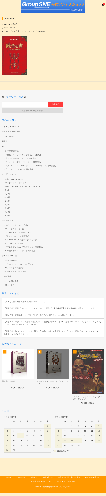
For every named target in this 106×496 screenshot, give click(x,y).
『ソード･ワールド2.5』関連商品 (19, 169)
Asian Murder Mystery (14, 179)
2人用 (7, 190)
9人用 (7, 215)
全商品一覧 (21, 477)
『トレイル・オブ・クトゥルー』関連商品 (23, 162)
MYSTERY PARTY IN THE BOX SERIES (22, 186)
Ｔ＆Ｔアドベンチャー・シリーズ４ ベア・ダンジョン (87, 398)
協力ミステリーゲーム (11, 131)
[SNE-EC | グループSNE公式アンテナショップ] (53, 10)
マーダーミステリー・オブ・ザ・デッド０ (53, 382)
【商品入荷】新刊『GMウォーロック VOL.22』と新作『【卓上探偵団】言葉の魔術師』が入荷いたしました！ (50, 308)
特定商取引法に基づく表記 (69, 477)
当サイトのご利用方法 (65, 481)
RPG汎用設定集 (12, 151)
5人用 (7, 201)
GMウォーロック (12, 260)
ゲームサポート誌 (9, 256)
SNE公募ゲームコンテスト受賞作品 (20, 251)
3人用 (7, 194)
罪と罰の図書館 (8, 381)
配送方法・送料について (41, 481)
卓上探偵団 (10, 136)
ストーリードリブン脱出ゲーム (18, 232)
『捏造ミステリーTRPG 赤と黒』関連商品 (23, 155)
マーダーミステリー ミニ (15, 183)
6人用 (7, 205)
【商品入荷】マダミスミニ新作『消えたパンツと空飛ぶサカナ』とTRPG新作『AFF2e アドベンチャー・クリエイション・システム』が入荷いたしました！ (53, 323)
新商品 (5, 141)
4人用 (7, 197)
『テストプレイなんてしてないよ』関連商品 (24, 247)
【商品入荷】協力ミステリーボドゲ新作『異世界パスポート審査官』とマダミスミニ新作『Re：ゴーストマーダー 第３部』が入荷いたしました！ (52, 332)
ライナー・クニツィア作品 (16, 225)
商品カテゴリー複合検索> (32, 111)
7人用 (7, 208)
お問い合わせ (47, 477)
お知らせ (34, 477)
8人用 (7, 212)
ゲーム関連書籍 (11, 281)
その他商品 (6, 276)
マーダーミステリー (10, 174)
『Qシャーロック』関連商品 (17, 236)
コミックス (10, 285)
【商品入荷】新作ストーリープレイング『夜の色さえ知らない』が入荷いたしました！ (40, 315)
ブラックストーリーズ (14, 229)
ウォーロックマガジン (14, 268)
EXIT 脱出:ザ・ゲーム (14, 243)
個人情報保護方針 (92, 477)
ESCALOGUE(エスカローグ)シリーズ (21, 240)
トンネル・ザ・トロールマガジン (19, 264)
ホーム (9, 477)
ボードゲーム (7, 220)
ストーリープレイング (11, 127)
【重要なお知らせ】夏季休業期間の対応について (24, 302)
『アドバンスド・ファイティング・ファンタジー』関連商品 (30, 166)
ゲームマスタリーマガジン (16, 271)
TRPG (4, 146)
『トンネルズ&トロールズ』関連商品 (20, 158)
